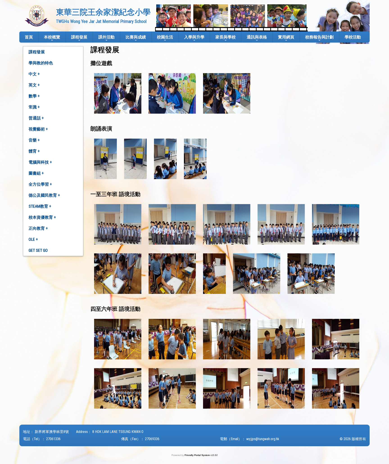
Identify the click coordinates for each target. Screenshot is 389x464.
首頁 (29, 37)
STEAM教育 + (40, 206)
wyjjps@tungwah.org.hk (262, 439)
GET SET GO (38, 250)
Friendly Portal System (197, 455)
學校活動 (353, 37)
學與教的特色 (41, 63)
